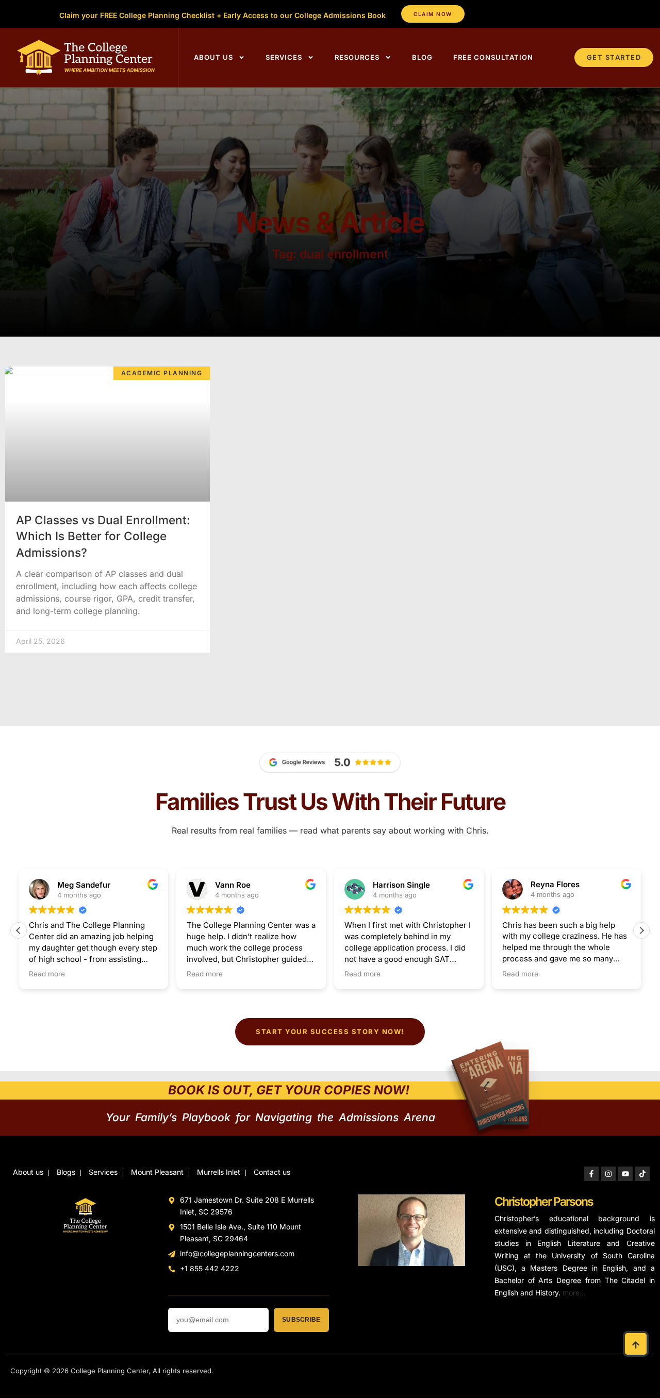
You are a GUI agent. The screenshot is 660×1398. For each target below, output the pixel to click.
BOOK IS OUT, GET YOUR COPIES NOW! (288, 1090)
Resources (357, 57)
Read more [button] (47, 974)
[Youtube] (625, 1174)
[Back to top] (636, 1344)
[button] (641, 930)
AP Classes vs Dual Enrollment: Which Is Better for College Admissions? (103, 536)
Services (284, 57)
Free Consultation (493, 57)
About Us (213, 57)
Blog (422, 57)
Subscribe (301, 1319)
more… (574, 1292)
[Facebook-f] (591, 1174)
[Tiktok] (642, 1174)
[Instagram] (608, 1174)
